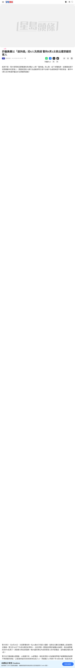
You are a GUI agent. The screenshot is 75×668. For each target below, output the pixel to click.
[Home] (9, 2)
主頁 (5, 48)
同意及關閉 (67, 664)
